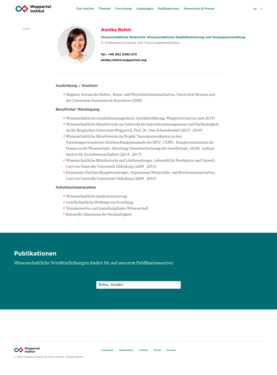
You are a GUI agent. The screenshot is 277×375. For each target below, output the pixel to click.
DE (255, 9)
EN (261, 9)
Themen (105, 8)
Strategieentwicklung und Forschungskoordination (142, 42)
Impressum (107, 350)
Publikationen (168, 8)
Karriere (171, 350)
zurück (26, 28)
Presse (157, 350)
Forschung (123, 8)
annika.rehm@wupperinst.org (123, 60)
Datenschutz (126, 350)
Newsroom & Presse (199, 8)
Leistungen (144, 8)
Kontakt (143, 350)
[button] (177, 285)
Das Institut (85, 8)
